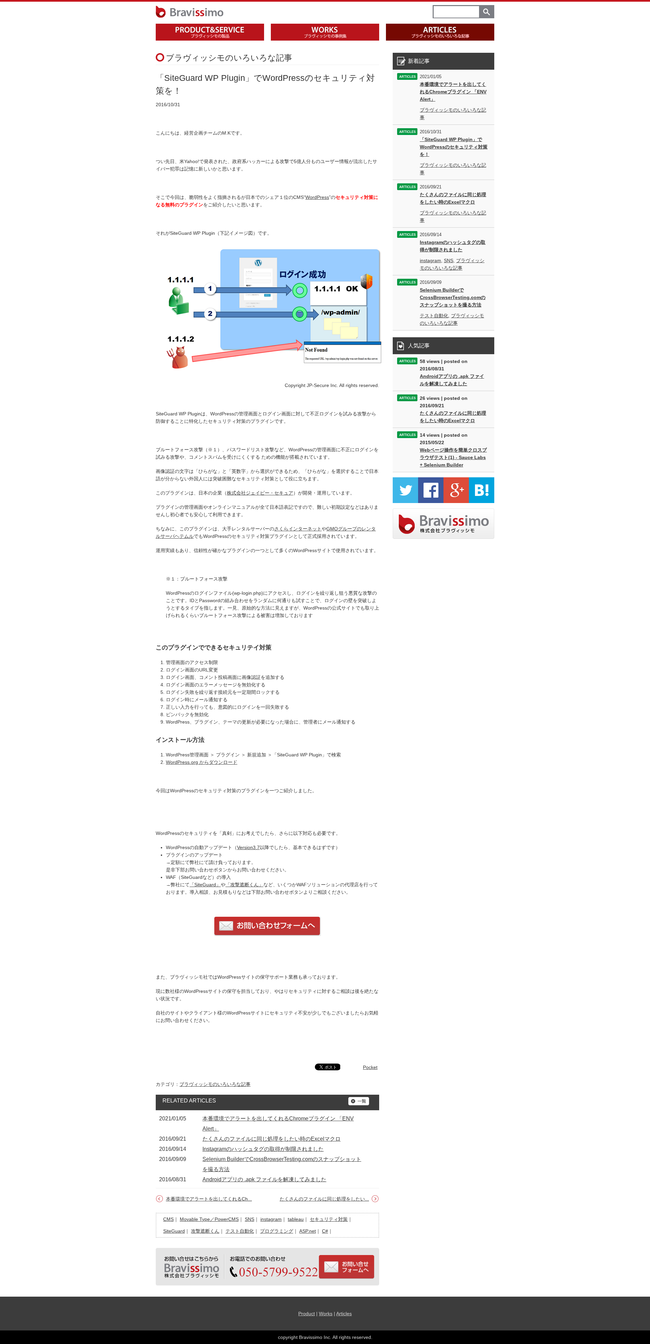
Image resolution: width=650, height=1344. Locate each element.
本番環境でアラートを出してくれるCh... (209, 1199)
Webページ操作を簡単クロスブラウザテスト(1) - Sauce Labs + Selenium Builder (453, 457)
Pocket (370, 1067)
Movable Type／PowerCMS (209, 1219)
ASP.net (307, 1231)
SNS (249, 1219)
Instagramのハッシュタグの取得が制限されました (263, 1149)
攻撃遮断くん (205, 1231)
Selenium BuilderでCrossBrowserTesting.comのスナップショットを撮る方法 (452, 297)
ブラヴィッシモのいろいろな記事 (215, 1084)
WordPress (317, 197)
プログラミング (276, 1231)
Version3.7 (248, 847)
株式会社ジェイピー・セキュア (260, 493)
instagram (271, 1219)
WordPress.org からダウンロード (201, 762)
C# (325, 1231)
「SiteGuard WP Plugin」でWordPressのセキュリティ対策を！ (454, 147)
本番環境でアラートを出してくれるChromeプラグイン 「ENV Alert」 (453, 92)
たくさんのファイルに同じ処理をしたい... (324, 1199)
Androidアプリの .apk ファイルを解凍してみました (264, 1179)
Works (325, 1313)
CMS (168, 1219)
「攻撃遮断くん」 (244, 884)
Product (306, 1313)
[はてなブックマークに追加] (481, 501)
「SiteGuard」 (205, 884)
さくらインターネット (298, 528)
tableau (296, 1219)
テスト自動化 (239, 1231)
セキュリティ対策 (329, 1219)
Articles (344, 1313)
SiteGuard (174, 1231)
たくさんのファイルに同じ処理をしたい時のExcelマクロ (271, 1139)
